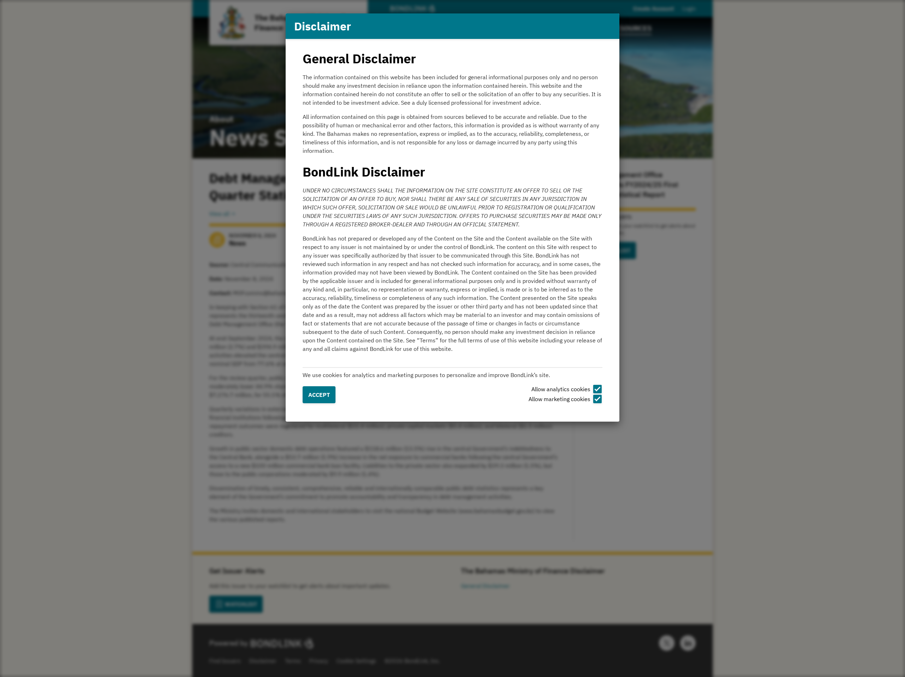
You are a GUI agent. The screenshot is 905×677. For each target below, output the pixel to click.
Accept (319, 394)
